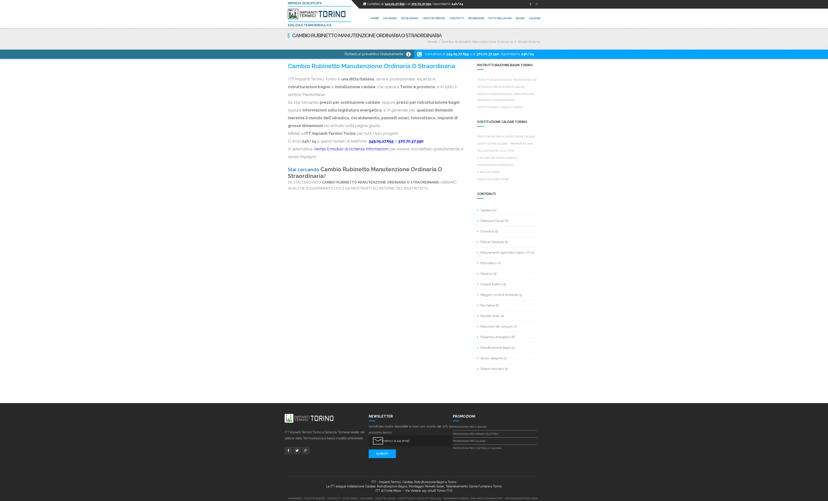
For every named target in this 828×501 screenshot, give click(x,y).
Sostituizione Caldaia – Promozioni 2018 (505, 143)
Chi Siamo (366, 498)
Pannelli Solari (490, 316)
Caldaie (485, 210)
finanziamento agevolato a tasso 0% (505, 252)
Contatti (333, 498)
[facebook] (530, 4)
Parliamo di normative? (486, 498)
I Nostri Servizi (314, 498)
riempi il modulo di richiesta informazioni (351, 149)
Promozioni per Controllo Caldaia (477, 448)
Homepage (295, 498)
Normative (487, 305)
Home (432, 41)
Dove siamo (350, 498)
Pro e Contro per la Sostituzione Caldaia (506, 136)
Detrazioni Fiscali (492, 221)
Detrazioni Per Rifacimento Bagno (501, 86)
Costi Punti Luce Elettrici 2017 (420, 498)
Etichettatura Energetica (495, 164)
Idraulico (486, 273)
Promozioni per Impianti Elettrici (476, 433)
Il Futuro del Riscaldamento (497, 157)
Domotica (487, 231)
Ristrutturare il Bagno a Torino (500, 107)
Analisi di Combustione (493, 179)
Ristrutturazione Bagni (495, 347)
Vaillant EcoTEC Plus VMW (495, 150)
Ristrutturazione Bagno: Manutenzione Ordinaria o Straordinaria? (505, 97)
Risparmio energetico (495, 337)
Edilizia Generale (492, 242)
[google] (537, 4)
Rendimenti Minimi (456, 498)
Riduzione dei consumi (496, 326)
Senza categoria (491, 358)
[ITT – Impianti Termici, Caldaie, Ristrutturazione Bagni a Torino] (318, 14)
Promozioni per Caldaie (469, 441)
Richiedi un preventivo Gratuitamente (373, 54)
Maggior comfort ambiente (499, 295)
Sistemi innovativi (492, 369)
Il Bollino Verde (488, 172)
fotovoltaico (488, 263)
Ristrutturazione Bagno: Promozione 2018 (507, 79)
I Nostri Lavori (385, 498)
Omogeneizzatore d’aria (521, 498)
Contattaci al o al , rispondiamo (479, 54)
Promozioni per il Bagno (470, 426)
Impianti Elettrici (491, 284)
